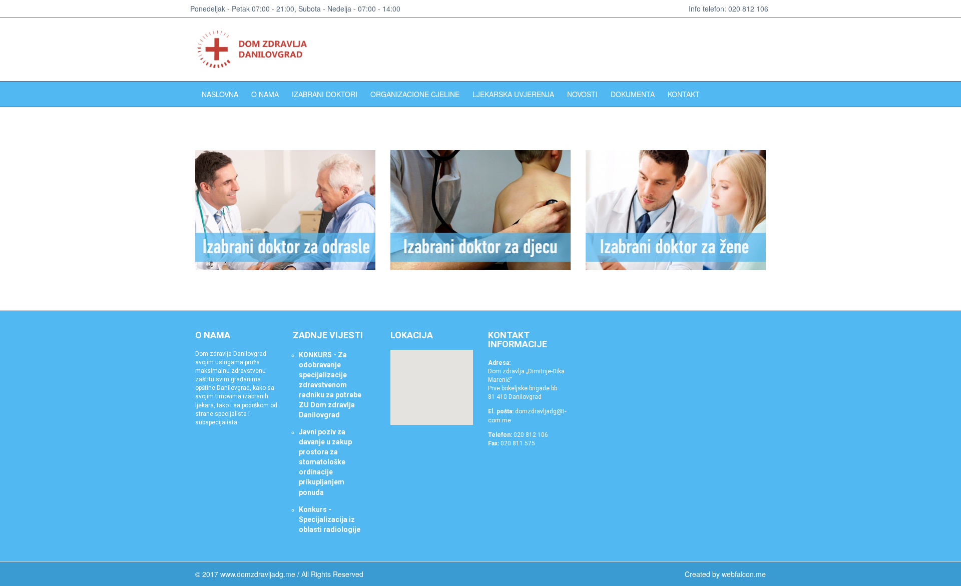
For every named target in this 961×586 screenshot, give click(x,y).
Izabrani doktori (324, 94)
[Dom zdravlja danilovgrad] (256, 50)
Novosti (582, 94)
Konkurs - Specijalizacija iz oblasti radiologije (329, 519)
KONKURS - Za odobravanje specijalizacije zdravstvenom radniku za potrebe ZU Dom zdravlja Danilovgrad (330, 385)
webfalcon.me (744, 574)
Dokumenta (633, 94)
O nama (265, 94)
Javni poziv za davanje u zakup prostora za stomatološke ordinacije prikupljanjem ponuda (325, 462)
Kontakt (684, 94)
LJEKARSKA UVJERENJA (513, 94)
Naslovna (220, 94)
